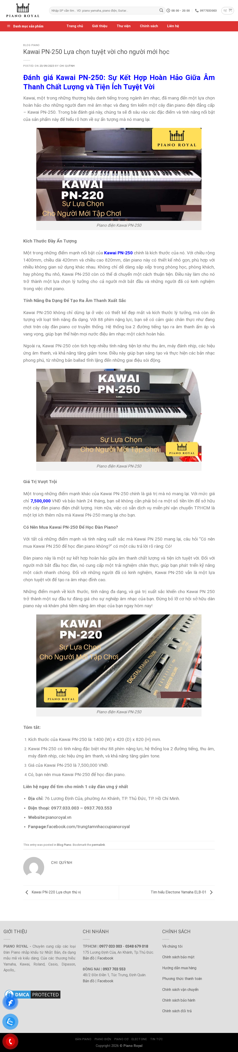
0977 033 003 (110, 946)
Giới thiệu (99, 26)
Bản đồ (88, 958)
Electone (139, 1039)
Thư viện (124, 26)
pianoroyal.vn (58, 817)
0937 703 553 (114, 969)
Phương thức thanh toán (182, 978)
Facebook (105, 958)
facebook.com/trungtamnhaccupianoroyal (88, 826)
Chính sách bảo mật (178, 957)
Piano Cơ (121, 1039)
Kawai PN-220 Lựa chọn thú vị (56, 892)
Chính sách (149, 26)
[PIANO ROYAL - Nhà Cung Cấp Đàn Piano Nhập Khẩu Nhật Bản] (22, 10)
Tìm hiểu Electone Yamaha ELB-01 (179, 892)
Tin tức (156, 1039)
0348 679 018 (136, 946)
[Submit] (161, 11)
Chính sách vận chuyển (180, 989)
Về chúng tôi (172, 946)
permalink (98, 844)
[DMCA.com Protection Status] (32, 994)
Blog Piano (31, 45)
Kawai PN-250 (118, 253)
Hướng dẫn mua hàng (179, 968)
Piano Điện (103, 1039)
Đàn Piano (83, 1039)
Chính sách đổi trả (177, 1011)
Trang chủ (74, 26)
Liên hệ (173, 26)
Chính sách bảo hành (178, 1000)
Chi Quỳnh (67, 65)
